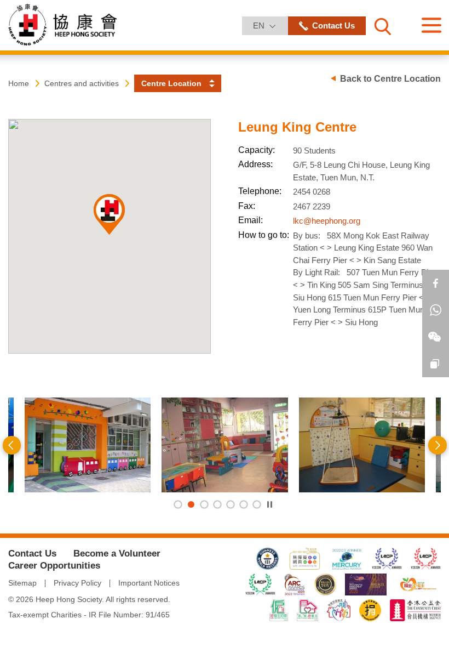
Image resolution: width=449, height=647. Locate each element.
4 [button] (217, 504)
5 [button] (230, 504)
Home (18, 83)
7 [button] (257, 504)
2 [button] (191, 504)
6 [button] (244, 504)
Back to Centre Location (390, 78)
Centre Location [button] (171, 83)
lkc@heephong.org (326, 220)
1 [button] (178, 504)
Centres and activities (81, 83)
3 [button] (204, 504)
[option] (88, 445)
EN (270, 25)
